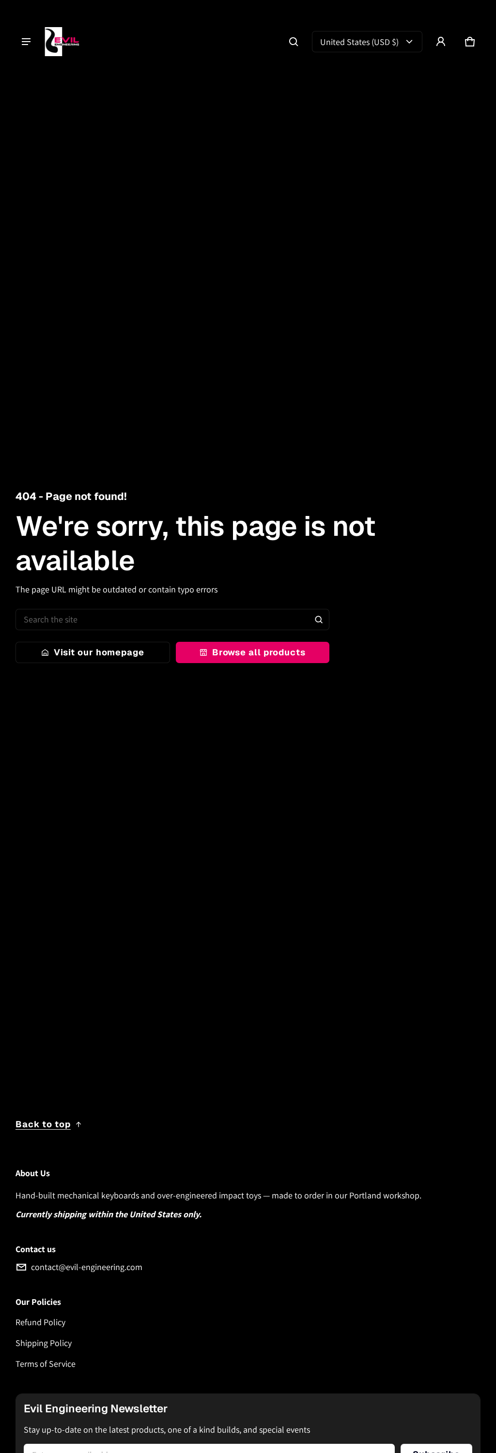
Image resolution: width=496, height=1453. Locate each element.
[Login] (440, 41)
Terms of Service (46, 1363)
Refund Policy (40, 1322)
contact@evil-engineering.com (86, 1266)
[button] (293, 41)
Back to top (43, 1124)
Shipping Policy (44, 1342)
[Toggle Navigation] (26, 41)
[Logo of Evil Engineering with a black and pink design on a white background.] (66, 41)
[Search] (318, 619)
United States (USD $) (359, 41)
